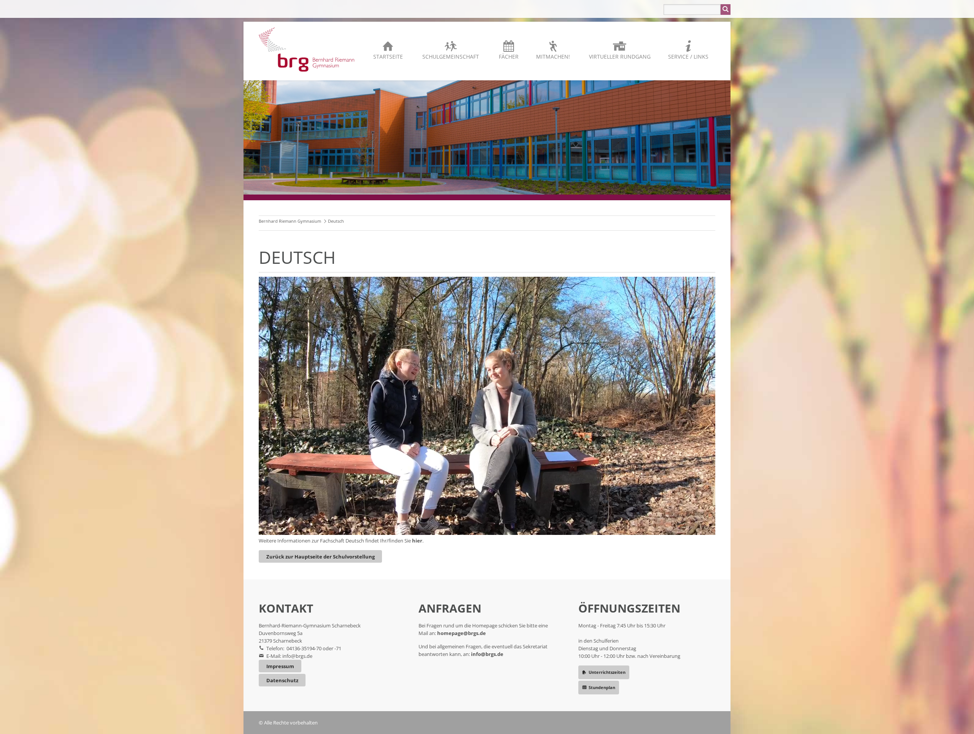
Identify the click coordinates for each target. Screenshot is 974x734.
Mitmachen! (553, 56)
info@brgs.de (297, 656)
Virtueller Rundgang (620, 56)
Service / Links (688, 56)
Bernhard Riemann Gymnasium (290, 221)
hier (417, 540)
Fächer (509, 56)
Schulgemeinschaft (450, 56)
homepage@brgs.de (461, 633)
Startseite (388, 56)
